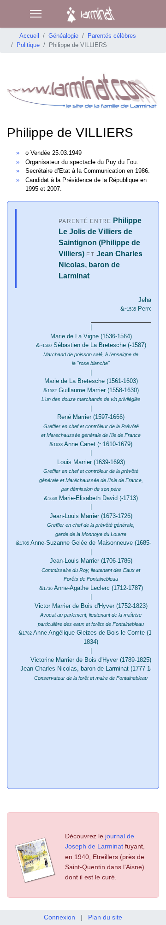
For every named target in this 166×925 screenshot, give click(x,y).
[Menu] (36, 14)
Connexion (59, 917)
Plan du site (105, 917)
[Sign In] (150, 13)
